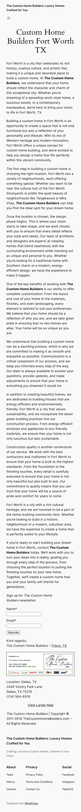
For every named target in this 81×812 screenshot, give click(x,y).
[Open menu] (8, 18)
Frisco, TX (59, 646)
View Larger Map (40, 705)
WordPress (31, 803)
